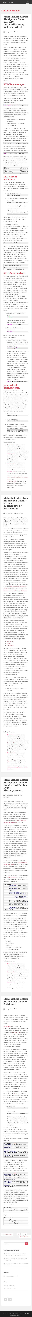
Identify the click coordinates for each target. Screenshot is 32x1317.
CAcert (15, 1093)
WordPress (19, 1315)
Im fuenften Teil (11, 481)
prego (7, 1258)
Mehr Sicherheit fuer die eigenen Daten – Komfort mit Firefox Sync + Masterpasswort (15, 785)
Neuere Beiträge (7, 1234)
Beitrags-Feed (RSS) (9, 1285)
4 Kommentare (19, 513)
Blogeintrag (10, 641)
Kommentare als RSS (10, 1289)
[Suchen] (26, 1243)
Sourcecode (10, 645)
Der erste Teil (10, 445)
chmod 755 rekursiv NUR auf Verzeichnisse (15, 1259)
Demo (8, 643)
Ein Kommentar (19, 32)
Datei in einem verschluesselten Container (15, 591)
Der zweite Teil (11, 453)
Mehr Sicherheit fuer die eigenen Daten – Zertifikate (15, 1001)
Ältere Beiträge (24, 1236)
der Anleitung (12, 877)
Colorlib (27, 1313)
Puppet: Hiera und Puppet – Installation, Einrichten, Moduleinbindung (15, 1254)
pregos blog (8, 2)
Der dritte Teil (11, 463)
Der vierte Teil (11, 471)
